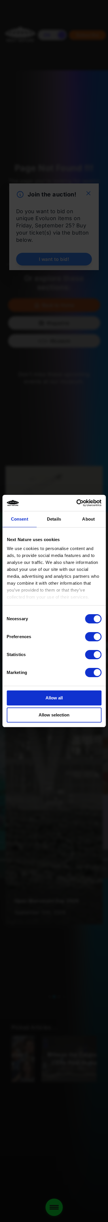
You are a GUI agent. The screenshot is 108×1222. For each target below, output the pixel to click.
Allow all (54, 697)
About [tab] (88, 519)
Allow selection (54, 714)
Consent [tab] (19, 519)
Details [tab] (54, 519)
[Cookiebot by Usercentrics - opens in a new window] (76, 503)
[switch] (93, 636)
